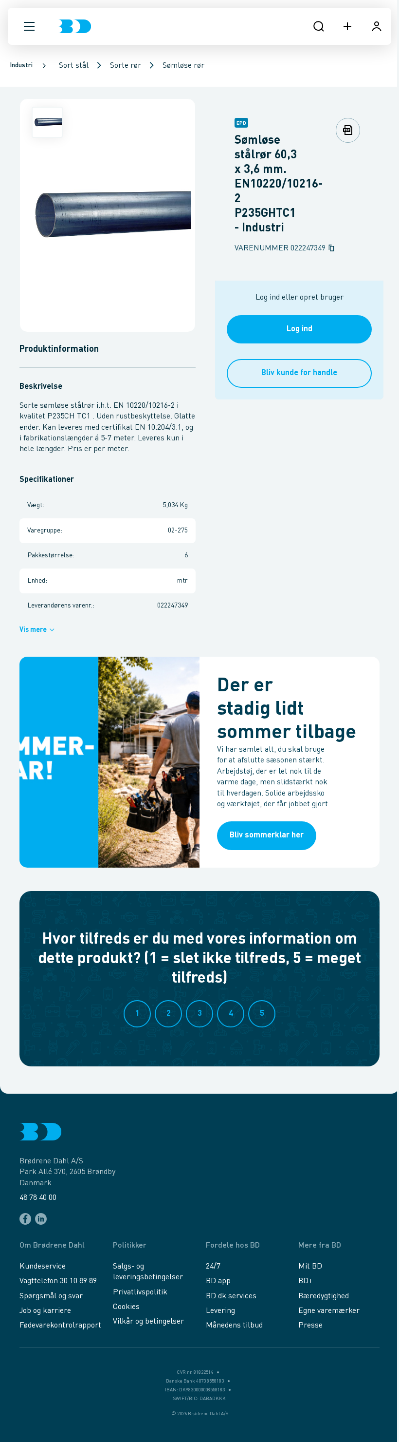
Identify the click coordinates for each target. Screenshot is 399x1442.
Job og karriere (45, 1311)
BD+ (305, 1281)
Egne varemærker (329, 1311)
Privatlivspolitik (140, 1292)
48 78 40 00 (37, 1198)
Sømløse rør (183, 66)
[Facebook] (25, 1219)
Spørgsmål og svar (51, 1296)
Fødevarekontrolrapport (60, 1325)
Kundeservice (42, 1267)
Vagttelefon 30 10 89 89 (58, 1281)
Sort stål (74, 66)
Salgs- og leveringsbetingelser (148, 1272)
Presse (310, 1325)
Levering (220, 1311)
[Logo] (74, 26)
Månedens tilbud (234, 1325)
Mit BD (310, 1267)
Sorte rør (125, 66)
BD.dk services (231, 1296)
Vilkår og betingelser (148, 1322)
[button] (29, 26)
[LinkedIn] (41, 1219)
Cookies (126, 1307)
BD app (218, 1281)
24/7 (213, 1267)
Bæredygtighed (323, 1296)
